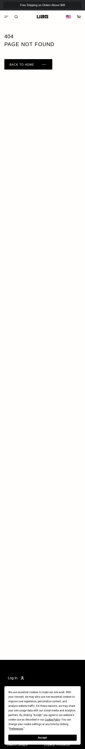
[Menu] (6, 17)
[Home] (42, 16)
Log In (12, 678)
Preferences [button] (16, 728)
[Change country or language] (68, 16)
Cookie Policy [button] (52, 719)
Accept (42, 737)
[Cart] (79, 17)
